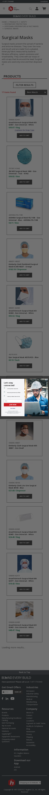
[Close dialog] (46, 380)
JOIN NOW (12, 405)
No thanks (12, 408)
